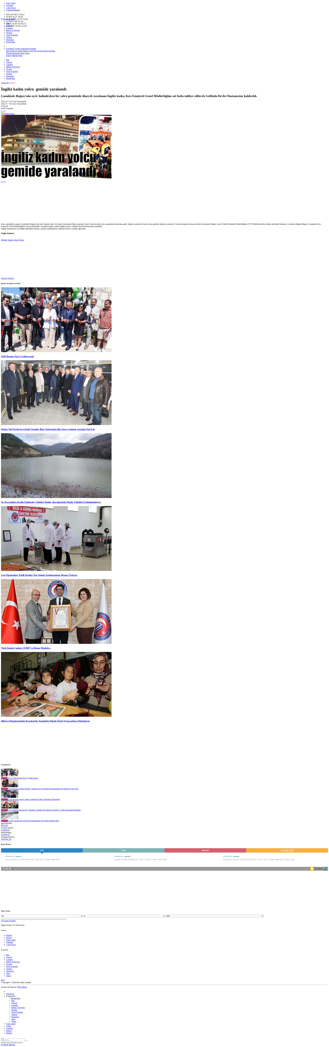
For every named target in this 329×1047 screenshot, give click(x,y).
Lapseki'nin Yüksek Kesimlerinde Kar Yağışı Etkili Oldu (33, 821)
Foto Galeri (10, 3)
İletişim (15, 55)
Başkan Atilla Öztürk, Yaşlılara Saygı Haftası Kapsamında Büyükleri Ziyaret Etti (43, 789)
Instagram (25, 49)
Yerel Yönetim (12, 35)
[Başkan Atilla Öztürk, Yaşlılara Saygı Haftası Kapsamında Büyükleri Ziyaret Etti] (9, 786)
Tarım (27, 53)
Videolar (9, 5)
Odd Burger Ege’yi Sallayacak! (17, 356)
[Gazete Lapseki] (8, 19)
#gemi (16, 240)
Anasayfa (5, 83)
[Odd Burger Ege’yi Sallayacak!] (56, 351)
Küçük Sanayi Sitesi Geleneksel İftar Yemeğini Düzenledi (34, 799)
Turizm (9, 37)
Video (8, 1026)
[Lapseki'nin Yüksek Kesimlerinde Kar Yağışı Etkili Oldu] (9, 818)
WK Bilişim (22, 987)
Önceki (4, 278)
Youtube (32, 49)
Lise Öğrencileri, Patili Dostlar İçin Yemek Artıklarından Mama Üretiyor (39, 575)
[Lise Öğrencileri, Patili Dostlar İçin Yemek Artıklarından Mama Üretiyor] (56, 570)
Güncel (9, 26)
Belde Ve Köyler (13, 30)
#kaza (21, 240)
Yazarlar (9, 1028)
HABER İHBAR (8, 1045)
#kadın (10, 240)
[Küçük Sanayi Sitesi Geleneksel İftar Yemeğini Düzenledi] (9, 797)
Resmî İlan (10, 42)
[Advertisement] (78, 203)
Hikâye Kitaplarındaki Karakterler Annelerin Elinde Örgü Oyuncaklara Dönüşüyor (45, 721)
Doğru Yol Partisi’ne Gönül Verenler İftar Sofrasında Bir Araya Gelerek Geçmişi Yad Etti (48, 429)
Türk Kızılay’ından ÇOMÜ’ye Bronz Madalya (25, 648)
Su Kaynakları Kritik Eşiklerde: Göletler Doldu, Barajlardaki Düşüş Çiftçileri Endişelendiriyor (51, 502)
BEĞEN (4, 825)
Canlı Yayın (11, 8)
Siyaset (9, 33)
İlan (7, 23)
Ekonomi (10, 40)
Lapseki (9, 28)
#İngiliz (4, 240)
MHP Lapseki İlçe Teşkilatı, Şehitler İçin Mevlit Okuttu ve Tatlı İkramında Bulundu (44, 810)
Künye (9, 55)
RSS (20, 55)
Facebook (10, 49)
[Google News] (7, 113)
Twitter (17, 49)
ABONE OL (6, 839)
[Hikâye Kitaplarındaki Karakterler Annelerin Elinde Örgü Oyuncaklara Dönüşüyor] (56, 716)
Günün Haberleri (13, 10)
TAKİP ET (5, 830)
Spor (22, 53)
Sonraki (10, 278)
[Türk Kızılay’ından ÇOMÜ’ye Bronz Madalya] (56, 643)
